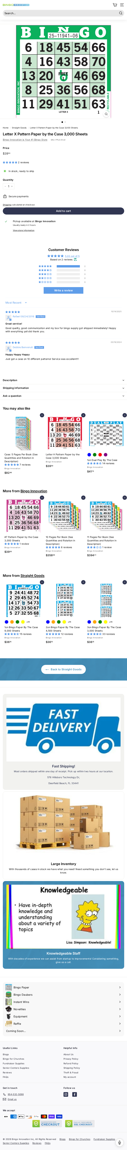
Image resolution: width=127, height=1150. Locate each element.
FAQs (5, 1077)
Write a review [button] (63, 290)
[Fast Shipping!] (63, 729)
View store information (24, 230)
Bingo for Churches (13, 1058)
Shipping (7, 204)
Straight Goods (32, 576)
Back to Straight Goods (66, 669)
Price (6, 148)
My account (70, 1077)
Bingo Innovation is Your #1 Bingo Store (25, 139)
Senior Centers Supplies (16, 1068)
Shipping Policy (72, 1068)
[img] (12, 312)
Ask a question (12, 395)
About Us (69, 1054)
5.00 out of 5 (72, 256)
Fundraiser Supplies (13, 1063)
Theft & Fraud (71, 1072)
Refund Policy (71, 1063)
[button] (10, 162)
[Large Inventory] (63, 827)
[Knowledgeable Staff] (63, 917)
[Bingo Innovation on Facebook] (74, 1095)
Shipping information (16, 387)
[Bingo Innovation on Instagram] (66, 1095)
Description (10, 380)
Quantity (8, 179)
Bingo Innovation (34, 491)
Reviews (7, 1072)
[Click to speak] (119, 1142)
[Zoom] (106, 114)
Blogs (6, 1054)
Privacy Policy (71, 1058)
